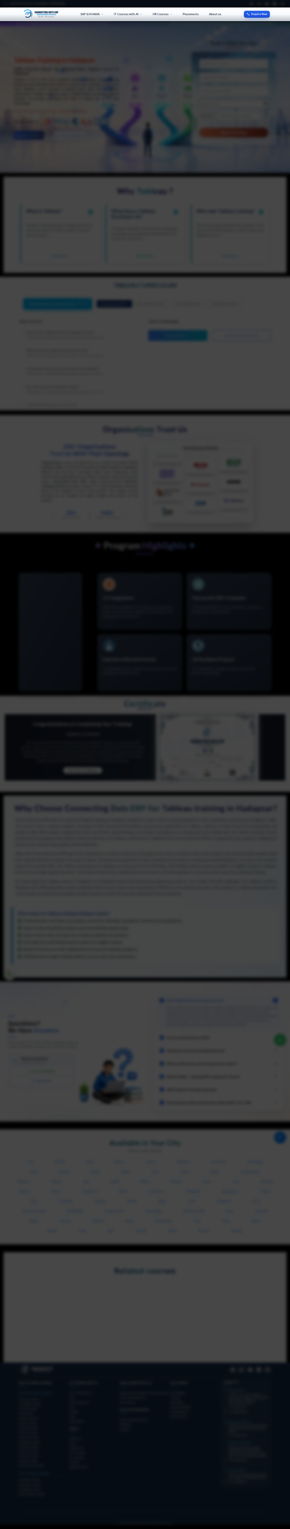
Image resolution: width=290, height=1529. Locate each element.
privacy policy (211, 795)
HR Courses (160, 14)
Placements (191, 14)
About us (215, 14)
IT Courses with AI (126, 14)
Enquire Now (259, 14)
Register (189, 810)
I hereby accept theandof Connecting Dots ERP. (188, 797)
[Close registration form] (228, 721)
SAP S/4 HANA (90, 14)
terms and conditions (188, 795)
